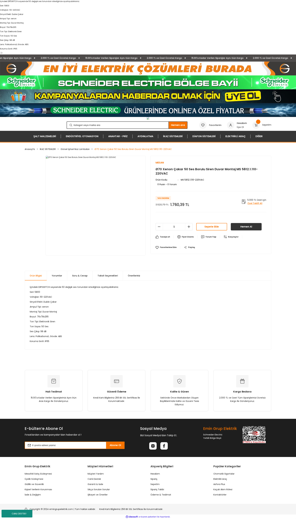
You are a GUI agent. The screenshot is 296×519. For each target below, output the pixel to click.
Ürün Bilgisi (36, 275)
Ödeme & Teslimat (160, 494)
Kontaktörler (219, 494)
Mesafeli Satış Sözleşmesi (38, 473)
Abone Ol (115, 445)
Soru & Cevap (80, 275)
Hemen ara (178, 125)
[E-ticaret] (148, 516)
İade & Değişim (33, 494)
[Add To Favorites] (166, 247)
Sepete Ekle (211, 226)
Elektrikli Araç (220, 479)
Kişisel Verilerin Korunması (38, 489)
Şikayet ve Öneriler (98, 494)
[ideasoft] (132, 516)
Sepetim (155, 484)
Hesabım (155, 473)
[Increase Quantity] (189, 226)
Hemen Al (246, 226)
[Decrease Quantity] (159, 226)
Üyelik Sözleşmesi (34, 479)
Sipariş (153, 479)
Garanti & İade (95, 484)
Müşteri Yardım (96, 473)
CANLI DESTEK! (19, 513)
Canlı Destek (94, 479)
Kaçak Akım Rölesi (222, 489)
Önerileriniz (134, 275)
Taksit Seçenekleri (108, 275)
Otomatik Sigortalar (223, 473)
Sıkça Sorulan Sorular (99, 489)
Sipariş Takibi (157, 489)
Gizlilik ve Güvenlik (34, 484)
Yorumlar (57, 275)
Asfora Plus (219, 484)
